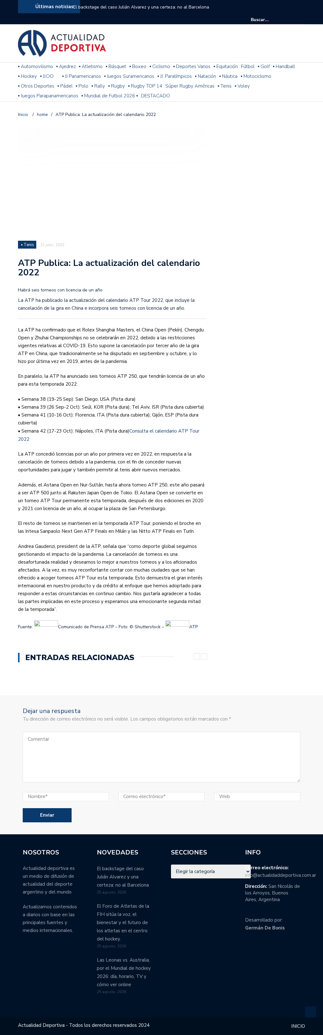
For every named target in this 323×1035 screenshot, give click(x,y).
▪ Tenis (225, 86)
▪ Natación (205, 76)
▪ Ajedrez (66, 66)
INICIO (298, 1026)
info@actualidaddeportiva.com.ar (280, 875)
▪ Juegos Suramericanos (129, 76)
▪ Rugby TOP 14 (145, 86)
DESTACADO (155, 96)
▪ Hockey (27, 76)
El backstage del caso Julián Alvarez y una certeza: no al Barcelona (141, 7)
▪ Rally (98, 86)
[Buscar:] (270, 19)
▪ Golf (264, 66)
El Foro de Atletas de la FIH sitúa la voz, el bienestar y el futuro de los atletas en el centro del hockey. (123, 922)
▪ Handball (284, 66)
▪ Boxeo (137, 66)
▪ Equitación (226, 66)
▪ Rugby (116, 86)
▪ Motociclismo (256, 76)
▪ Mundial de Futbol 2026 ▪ (109, 96)
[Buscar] (301, 19)
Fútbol (248, 66)
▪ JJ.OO (47, 76)
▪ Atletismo (91, 66)
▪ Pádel (65, 86)
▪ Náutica (228, 76)
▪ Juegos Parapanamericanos (48, 96)
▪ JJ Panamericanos (81, 76)
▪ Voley (242, 86)
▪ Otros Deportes (36, 86)
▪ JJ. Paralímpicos (174, 76)
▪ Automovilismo (35, 66)
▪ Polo (82, 86)
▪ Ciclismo (160, 66)
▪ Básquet (116, 66)
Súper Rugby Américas (189, 86)
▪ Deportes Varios (191, 66)
